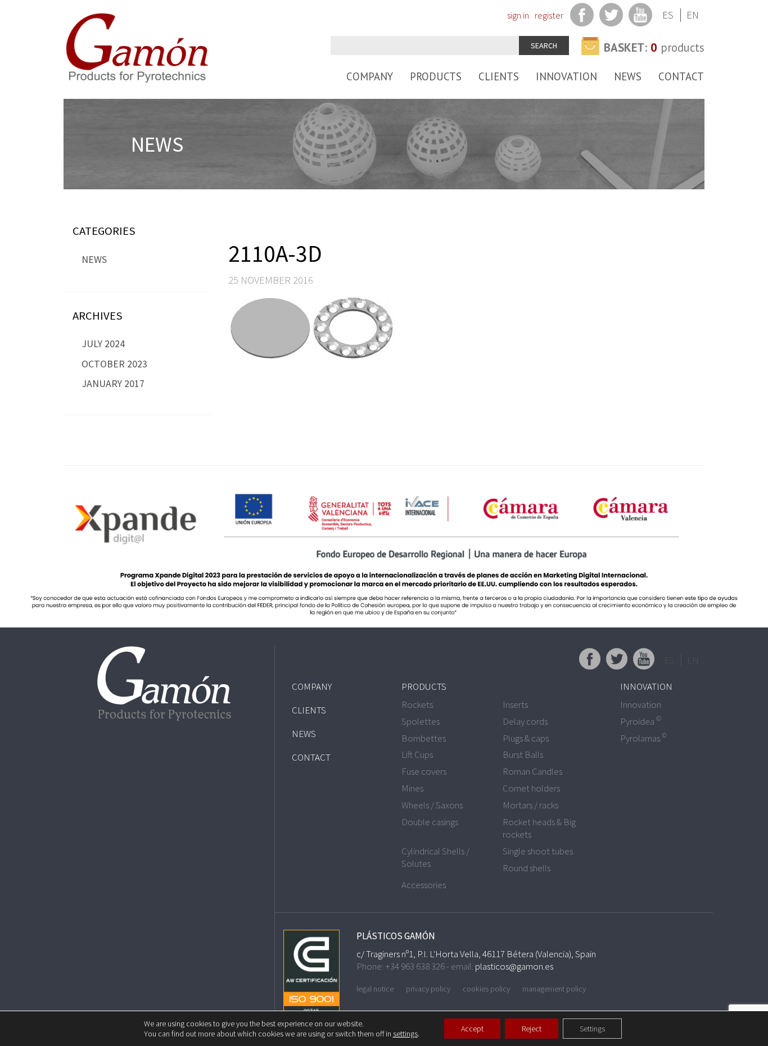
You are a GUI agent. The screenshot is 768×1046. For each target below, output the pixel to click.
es (668, 14)
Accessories (423, 885)
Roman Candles (532, 771)
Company (369, 76)
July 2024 (103, 343)
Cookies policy (486, 989)
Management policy (554, 989)
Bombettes (423, 738)
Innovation (566, 76)
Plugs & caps (526, 738)
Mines (412, 788)
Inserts (515, 704)
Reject (531, 1029)
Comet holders (531, 788)
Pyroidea (640, 721)
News (627, 76)
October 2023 (114, 363)
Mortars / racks (530, 805)
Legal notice (375, 989)
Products (436, 76)
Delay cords (525, 721)
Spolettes (420, 721)
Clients (498, 76)
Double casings (429, 822)
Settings (592, 1029)
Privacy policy (428, 989)
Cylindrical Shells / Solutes (435, 857)
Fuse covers (423, 771)
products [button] (654, 47)
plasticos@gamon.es (514, 966)
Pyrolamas (643, 738)
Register (549, 15)
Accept (472, 1029)
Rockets (417, 704)
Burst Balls (523, 754)
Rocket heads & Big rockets (539, 828)
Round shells (526, 868)
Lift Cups (417, 754)
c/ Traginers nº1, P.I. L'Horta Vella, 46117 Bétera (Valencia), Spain (476, 954)
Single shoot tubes (538, 851)
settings (405, 1034)
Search (544, 45)
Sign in (518, 15)
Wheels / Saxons (432, 805)
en (692, 14)
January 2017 (113, 383)
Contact (681, 76)
